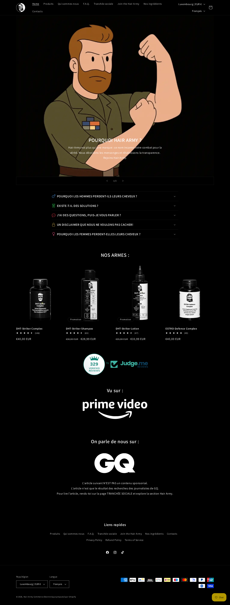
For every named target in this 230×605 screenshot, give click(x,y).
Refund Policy (113, 540)
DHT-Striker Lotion (127, 328)
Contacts (172, 533)
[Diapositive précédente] (107, 181)
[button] (115, 196)
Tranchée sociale (107, 533)
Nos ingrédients (154, 533)
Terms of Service (134, 540)
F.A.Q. (91, 533)
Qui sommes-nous (73, 533)
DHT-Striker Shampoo (79, 328)
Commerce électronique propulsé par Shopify (55, 596)
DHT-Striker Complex (29, 328)
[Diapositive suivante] (123, 181)
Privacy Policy (94, 540)
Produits (55, 533)
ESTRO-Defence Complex (181, 328)
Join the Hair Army (131, 533)
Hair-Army (28, 596)
